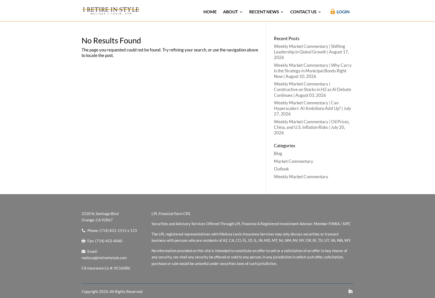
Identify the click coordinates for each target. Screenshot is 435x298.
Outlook (281, 168)
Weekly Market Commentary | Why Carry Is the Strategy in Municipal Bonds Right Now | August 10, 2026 (313, 71)
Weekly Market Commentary (301, 176)
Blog (278, 153)
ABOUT (230, 12)
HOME (210, 12)
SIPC (347, 223)
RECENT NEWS (264, 12)
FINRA (334, 223)
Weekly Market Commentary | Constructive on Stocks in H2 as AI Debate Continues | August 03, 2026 (312, 89)
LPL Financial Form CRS (171, 213)
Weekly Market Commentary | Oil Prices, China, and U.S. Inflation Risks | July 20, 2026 (312, 127)
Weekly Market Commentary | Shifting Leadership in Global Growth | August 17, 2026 (311, 52)
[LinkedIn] (350, 291)
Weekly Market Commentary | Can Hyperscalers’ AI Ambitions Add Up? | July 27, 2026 (312, 108)
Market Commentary (293, 161)
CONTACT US (303, 12)
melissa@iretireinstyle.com (104, 257)
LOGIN (343, 11)
